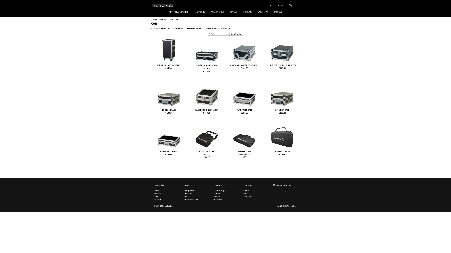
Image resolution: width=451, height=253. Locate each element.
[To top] (296, 206)
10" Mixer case (282, 110)
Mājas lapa (157, 193)
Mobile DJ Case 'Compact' (168, 65)
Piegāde (186, 196)
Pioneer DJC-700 (206, 151)
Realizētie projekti (220, 191)
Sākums (154, 20)
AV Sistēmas (263, 12)
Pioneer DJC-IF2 (282, 151)
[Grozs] (291, 5)
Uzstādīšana (188, 193)
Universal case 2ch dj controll (207, 67)
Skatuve (233, 12)
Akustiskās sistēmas (178, 12)
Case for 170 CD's (168, 151)
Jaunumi (156, 191)
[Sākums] (162, 5)
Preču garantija (189, 191)
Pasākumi (217, 196)
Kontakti (246, 191)
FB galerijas (218, 199)
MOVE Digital (288, 206)
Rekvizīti (246, 193)
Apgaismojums (217, 12)
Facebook (278, 5)
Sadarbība (247, 196)
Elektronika (199, 12)
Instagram (282, 5)
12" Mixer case (169, 110)
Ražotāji (278, 12)
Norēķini (156, 196)
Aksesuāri (247, 12)
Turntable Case (244, 110)
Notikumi (217, 193)
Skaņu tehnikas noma (191, 199)
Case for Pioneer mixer (206, 110)
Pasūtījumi (157, 199)
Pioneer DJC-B (244, 151)
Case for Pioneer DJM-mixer (282, 65)
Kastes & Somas (173, 20)
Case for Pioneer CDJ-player (244, 65)
